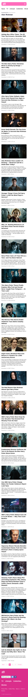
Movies (4, 685)
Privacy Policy (4, 688)
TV (7, 9)
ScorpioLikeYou (4, 12)
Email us (3, 690)
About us (18, 688)
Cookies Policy (12, 688)
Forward (20, 664)
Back (3, 664)
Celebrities (19, 9)
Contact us (23, 688)
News (3, 9)
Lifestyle (12, 9)
